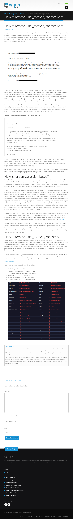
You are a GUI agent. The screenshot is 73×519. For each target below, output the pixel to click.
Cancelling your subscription (13, 485)
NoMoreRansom (9, 261)
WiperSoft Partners (11, 495)
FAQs (7, 472)
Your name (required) (10, 415)
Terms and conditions (50, 516)
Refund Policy (9, 480)
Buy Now (65, 3)
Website (6, 429)
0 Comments (9, 29)
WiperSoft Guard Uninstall (12, 488)
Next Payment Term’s (11, 482)
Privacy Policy (39, 516)
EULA (7, 475)
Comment (7, 391)
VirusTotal (61, 219)
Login (58, 3)
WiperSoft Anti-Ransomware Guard (15, 490)
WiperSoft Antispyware (11, 14)
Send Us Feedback (10, 477)
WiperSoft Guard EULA (11, 493)
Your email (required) (10, 421)
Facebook (5, 504)
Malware (22, 14)
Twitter (8, 504)
